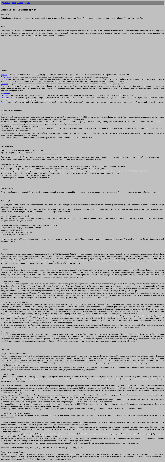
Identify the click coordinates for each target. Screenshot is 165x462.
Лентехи (4, 84)
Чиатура (4, 79)
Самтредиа (5, 93)
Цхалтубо (5, 97)
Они (2, 86)
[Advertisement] (58, 54)
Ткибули (4, 95)
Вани (3, 102)
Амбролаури (6, 77)
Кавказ (20, 3)
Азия (14, 3)
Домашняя (6, 3)
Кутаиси (4, 75)
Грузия (27, 3)
